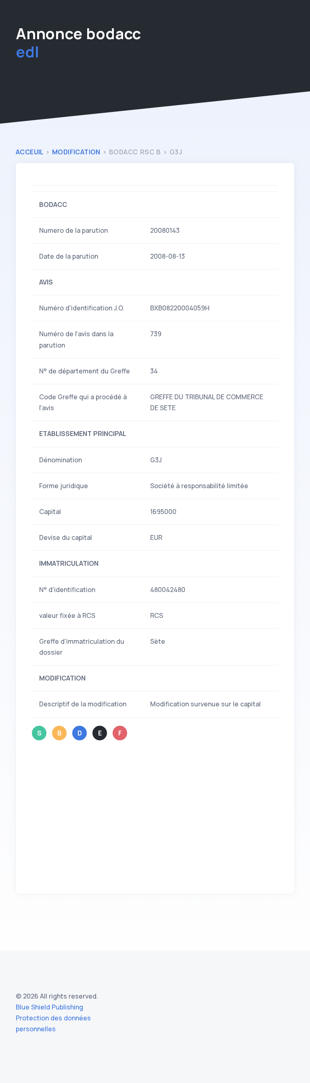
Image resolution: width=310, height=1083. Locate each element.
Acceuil (31, 151)
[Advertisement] (155, 817)
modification (77, 151)
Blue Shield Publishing (49, 1007)
